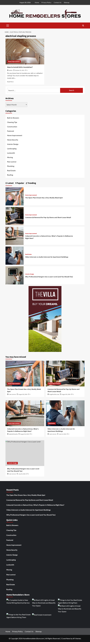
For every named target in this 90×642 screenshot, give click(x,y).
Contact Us (57, 2)
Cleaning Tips (12, 122)
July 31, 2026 (62, 434)
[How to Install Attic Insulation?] (24, 51)
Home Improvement (14, 61)
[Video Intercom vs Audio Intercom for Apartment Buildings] (14, 255)
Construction (12, 127)
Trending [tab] (31, 183)
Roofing (10, 175)
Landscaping (11, 149)
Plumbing (10, 166)
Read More (10, 82)
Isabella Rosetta (13, 434)
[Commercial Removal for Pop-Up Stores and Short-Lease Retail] (14, 216)
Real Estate (11, 170)
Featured (10, 131)
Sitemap (66, 2)
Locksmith (11, 153)
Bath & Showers (13, 118)
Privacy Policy (46, 2)
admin (11, 70)
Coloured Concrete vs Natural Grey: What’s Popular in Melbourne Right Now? (23, 430)
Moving (10, 157)
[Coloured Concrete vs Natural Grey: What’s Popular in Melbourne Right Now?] (14, 236)
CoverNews (65, 638)
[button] (7, 25)
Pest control (11, 162)
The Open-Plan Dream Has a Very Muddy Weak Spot (44, 198)
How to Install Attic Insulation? (20, 67)
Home (37, 2)
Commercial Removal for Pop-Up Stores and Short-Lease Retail (48, 217)
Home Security (12, 140)
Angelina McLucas (54, 394)
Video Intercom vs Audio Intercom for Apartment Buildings (46, 257)
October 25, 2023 (19, 70)
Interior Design (12, 144)
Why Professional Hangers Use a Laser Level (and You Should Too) (49, 277)
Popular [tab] (20, 183)
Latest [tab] (10, 183)
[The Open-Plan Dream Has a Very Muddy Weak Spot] (14, 196)
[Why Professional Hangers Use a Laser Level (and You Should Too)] (14, 275)
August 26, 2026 (22, 394)
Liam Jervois (12, 394)
